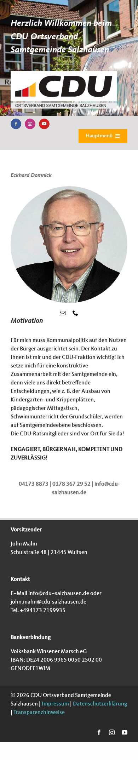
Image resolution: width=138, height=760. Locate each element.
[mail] (62, 313)
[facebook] (16, 124)
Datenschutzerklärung (99, 704)
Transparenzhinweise (39, 712)
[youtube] (44, 124)
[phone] (75, 313)
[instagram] (30, 124)
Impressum (55, 704)
